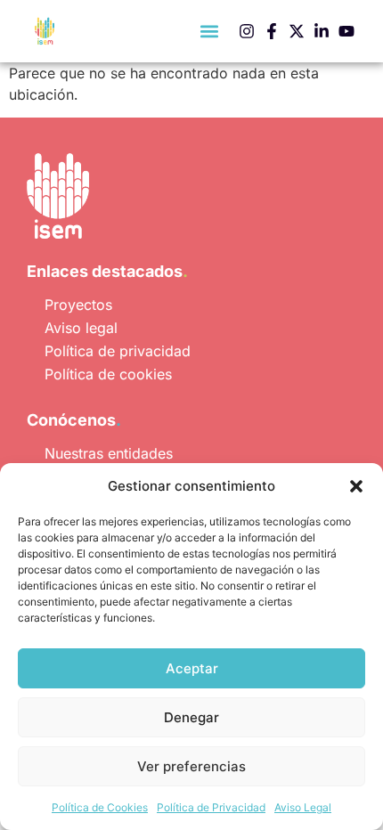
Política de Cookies (100, 807)
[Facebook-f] (271, 31)
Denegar (191, 717)
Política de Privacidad (211, 807)
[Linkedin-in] (321, 31)
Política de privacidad (118, 351)
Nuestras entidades (109, 453)
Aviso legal (81, 328)
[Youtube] (346, 31)
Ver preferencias (191, 766)
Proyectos (78, 304)
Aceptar (192, 668)
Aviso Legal (302, 807)
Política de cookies (108, 374)
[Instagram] (247, 31)
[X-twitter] (296, 31)
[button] (356, 486)
